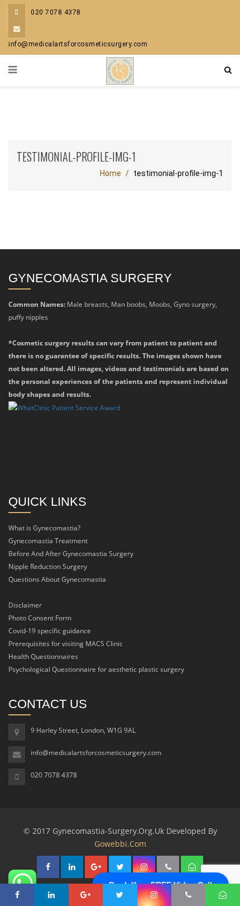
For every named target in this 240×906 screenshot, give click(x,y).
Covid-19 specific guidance (49, 630)
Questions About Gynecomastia (57, 579)
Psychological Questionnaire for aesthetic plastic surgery (96, 669)
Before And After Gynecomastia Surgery (70, 553)
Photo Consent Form (39, 618)
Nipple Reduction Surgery (47, 566)
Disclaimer (25, 605)
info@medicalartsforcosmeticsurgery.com (96, 752)
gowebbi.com (120, 843)
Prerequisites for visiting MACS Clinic (65, 643)
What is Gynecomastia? (44, 528)
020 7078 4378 (56, 12)
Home (110, 173)
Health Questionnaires (43, 656)
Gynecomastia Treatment (48, 541)
